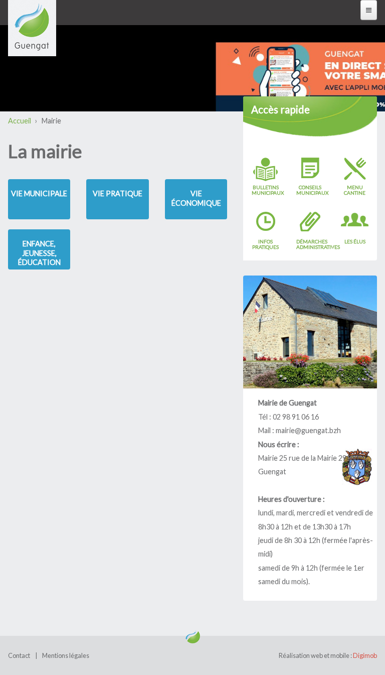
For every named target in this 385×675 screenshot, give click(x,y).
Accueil (19, 120)
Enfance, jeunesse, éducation (39, 252)
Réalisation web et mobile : (328, 655)
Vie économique (196, 198)
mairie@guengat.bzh (308, 430)
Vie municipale (39, 193)
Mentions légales (65, 655)
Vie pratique (117, 193)
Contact (19, 655)
